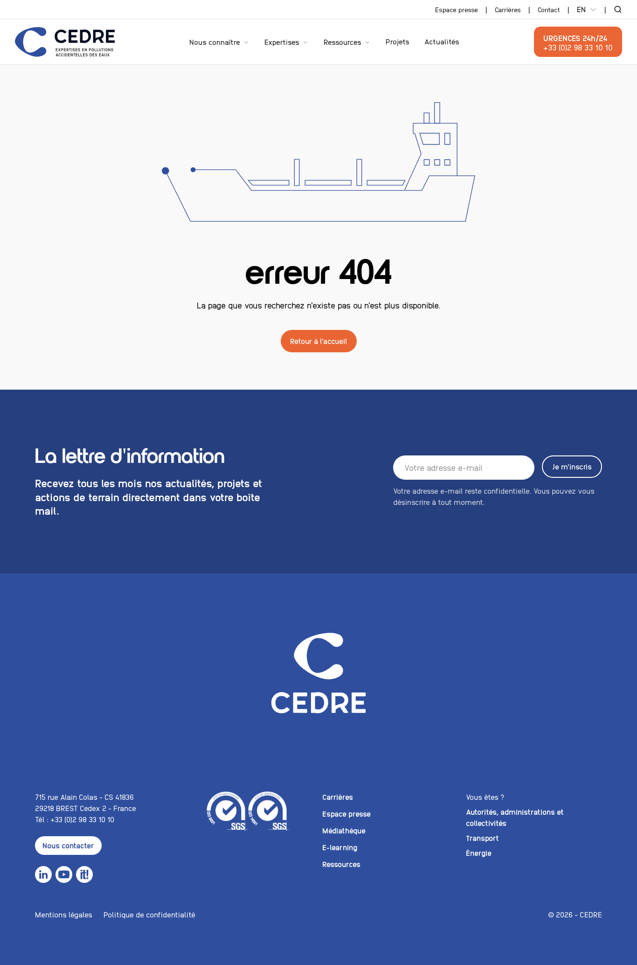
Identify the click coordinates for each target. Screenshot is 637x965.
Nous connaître (214, 41)
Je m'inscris (572, 466)
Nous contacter (68, 845)
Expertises (281, 41)
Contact (549, 9)
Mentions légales (63, 914)
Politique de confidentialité (149, 914)
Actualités (441, 41)
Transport (482, 837)
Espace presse (456, 9)
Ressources (342, 41)
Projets (397, 41)
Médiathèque (344, 830)
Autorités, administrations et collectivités (515, 817)
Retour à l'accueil (318, 340)
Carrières (508, 9)
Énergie (479, 852)
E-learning (339, 847)
